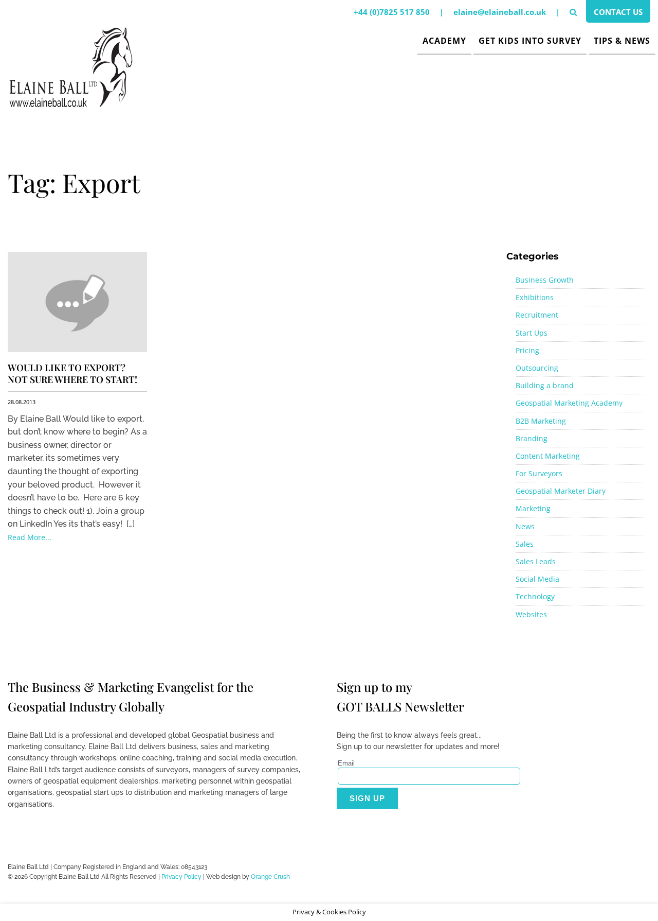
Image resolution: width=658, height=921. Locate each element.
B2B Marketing (541, 421)
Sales (525, 544)
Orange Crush (270, 876)
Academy (444, 40)
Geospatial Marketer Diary (561, 491)
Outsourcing (537, 368)
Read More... (29, 537)
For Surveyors (539, 473)
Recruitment (537, 315)
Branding (531, 438)
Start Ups (531, 333)
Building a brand (545, 385)
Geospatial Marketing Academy (569, 403)
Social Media (537, 579)
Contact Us (618, 12)
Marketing (533, 508)
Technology (535, 596)
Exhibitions (535, 297)
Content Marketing (548, 456)
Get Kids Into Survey (530, 40)
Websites (531, 614)
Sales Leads (536, 561)
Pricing (527, 350)
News (525, 526)
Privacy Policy (181, 876)
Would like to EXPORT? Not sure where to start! (72, 373)
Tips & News (622, 40)
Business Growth (545, 280)
